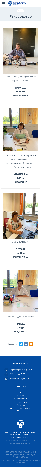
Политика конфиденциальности (20, 443)
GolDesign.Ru (20, 462)
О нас (20, 392)
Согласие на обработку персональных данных (20, 440)
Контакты (20, 405)
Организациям (20, 399)
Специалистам (20, 402)
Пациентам (20, 396)
